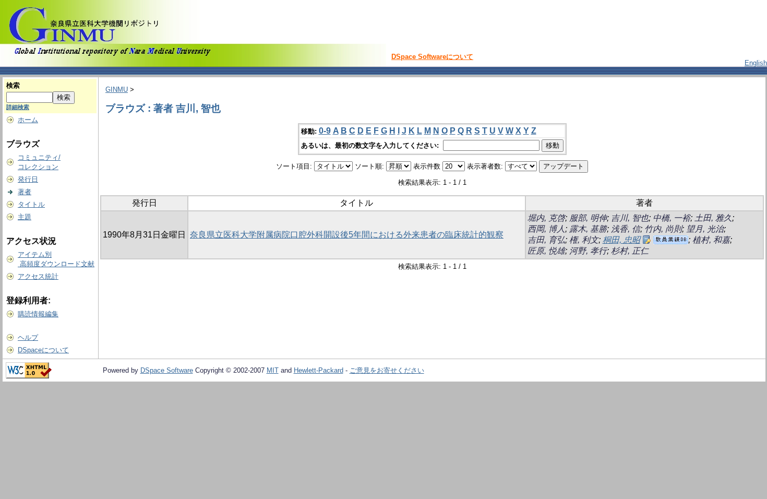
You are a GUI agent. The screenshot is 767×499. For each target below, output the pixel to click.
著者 (24, 192)
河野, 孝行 (588, 250)
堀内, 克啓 (546, 217)
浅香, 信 (625, 228)
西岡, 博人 (546, 228)
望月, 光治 (705, 228)
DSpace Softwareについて (432, 57)
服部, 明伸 (588, 217)
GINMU (116, 89)
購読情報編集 (38, 314)
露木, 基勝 (588, 228)
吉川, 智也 (630, 217)
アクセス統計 (38, 276)
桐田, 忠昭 (621, 239)
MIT (273, 370)
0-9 (325, 130)
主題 (24, 217)
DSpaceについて (43, 350)
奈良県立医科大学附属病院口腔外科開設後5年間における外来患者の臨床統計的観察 (347, 234)
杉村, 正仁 (630, 250)
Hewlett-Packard (318, 370)
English (756, 63)
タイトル (31, 204)
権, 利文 (583, 239)
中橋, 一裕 (671, 217)
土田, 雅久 (713, 217)
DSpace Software (166, 370)
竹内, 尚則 (663, 228)
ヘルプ (28, 337)
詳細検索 (17, 107)
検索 (13, 85)
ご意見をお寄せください (387, 370)
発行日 (28, 179)
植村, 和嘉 (711, 239)
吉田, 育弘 (546, 239)
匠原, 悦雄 (546, 250)
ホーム (28, 120)
